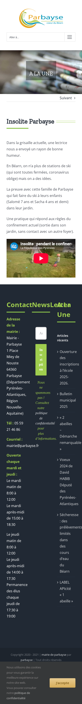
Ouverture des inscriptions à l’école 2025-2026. (66, 367)
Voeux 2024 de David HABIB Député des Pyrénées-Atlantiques (66, 481)
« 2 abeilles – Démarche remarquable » (66, 433)
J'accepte (62, 683)
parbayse (27, 660)
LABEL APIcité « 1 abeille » (66, 591)
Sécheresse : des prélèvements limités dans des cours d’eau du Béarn (66, 543)
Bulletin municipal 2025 (66, 400)
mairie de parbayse (54, 655)
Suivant (66, 98)
